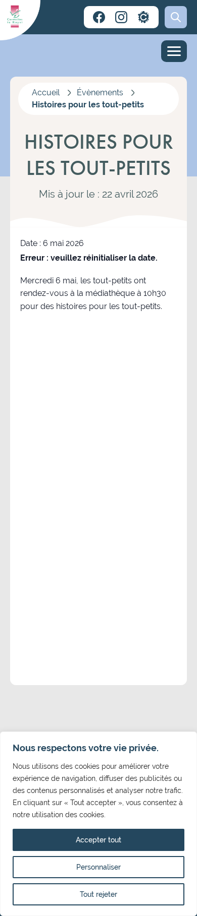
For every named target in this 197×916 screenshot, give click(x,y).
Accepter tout (98, 840)
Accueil (46, 92)
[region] (98, 823)
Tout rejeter (98, 894)
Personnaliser (98, 867)
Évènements (100, 92)
